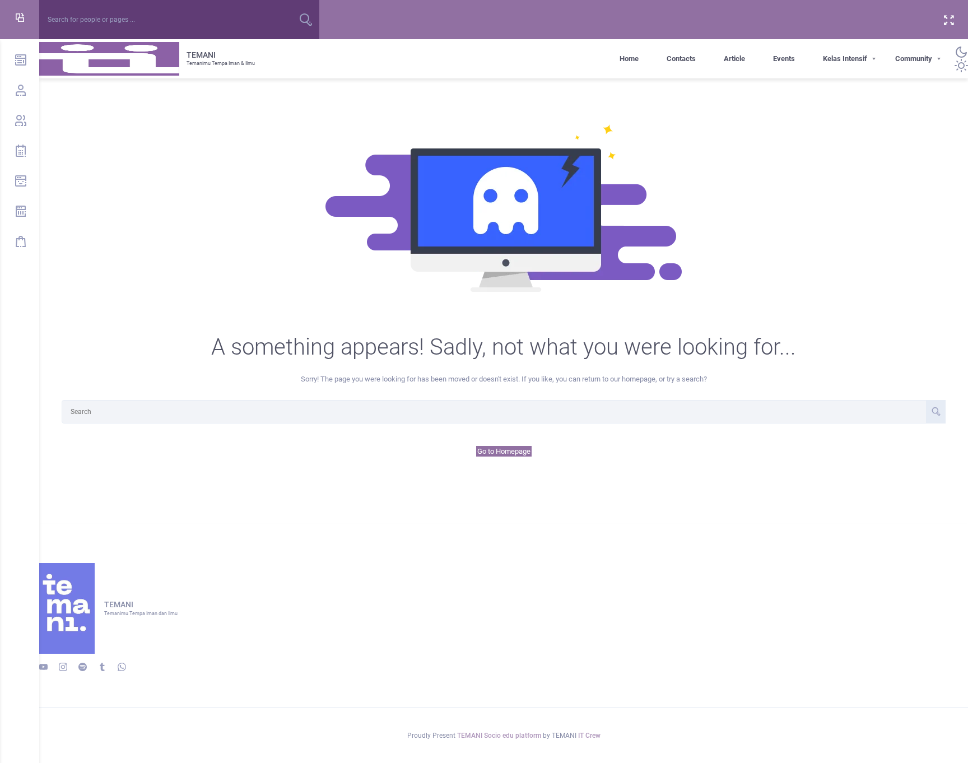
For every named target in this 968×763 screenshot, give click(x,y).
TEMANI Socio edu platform (500, 735)
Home (629, 58)
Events (784, 58)
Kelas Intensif (845, 58)
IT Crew (589, 735)
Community (913, 58)
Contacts (681, 58)
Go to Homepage (503, 451)
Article (734, 58)
